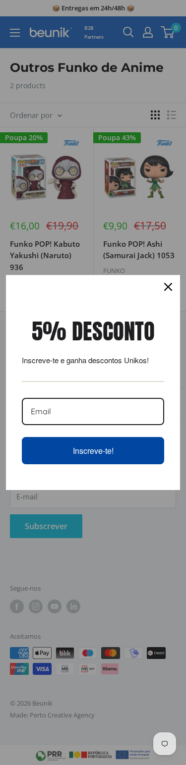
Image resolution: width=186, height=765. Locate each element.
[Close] (168, 287)
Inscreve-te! (93, 450)
